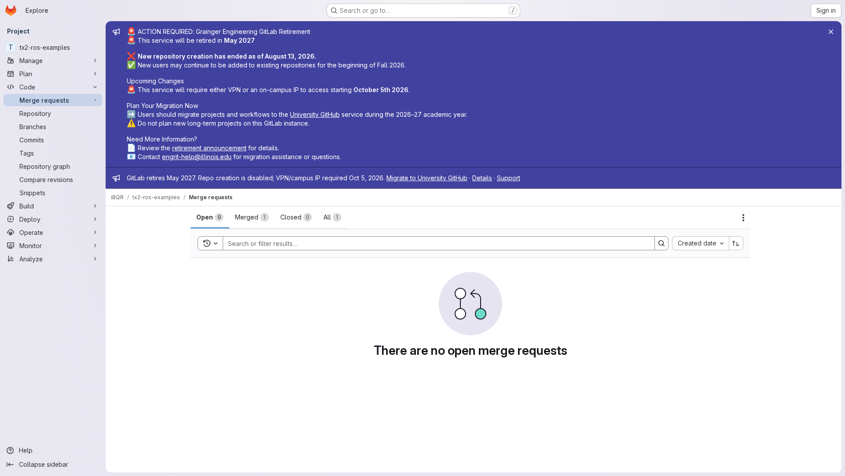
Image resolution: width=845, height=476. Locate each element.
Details (482, 178)
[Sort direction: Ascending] (736, 243)
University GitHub (315, 114)
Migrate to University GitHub (426, 178)
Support (508, 178)
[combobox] (700, 243)
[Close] (831, 31)
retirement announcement (209, 148)
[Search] (661, 243)
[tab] (210, 217)
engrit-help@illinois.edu (196, 156)
